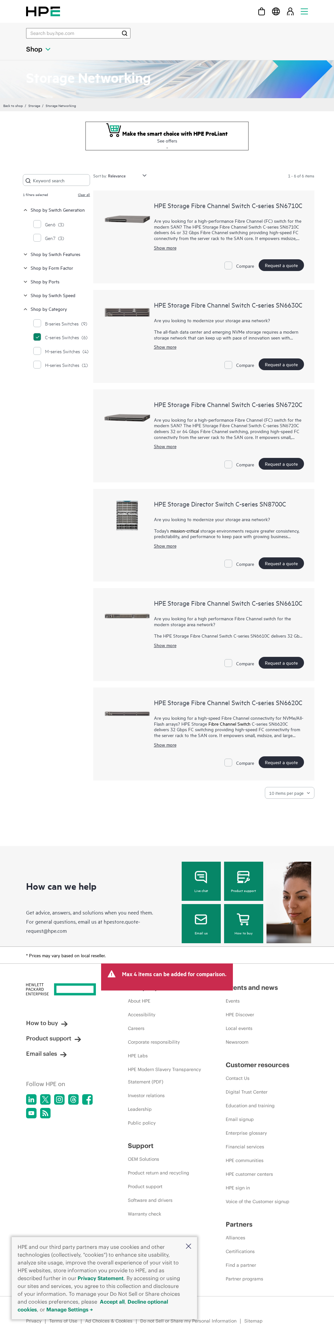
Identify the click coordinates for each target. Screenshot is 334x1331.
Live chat (201, 890)
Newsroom (237, 1042)
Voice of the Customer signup (257, 1201)
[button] (188, 1247)
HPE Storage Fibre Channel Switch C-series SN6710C (228, 205)
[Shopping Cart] (262, 11)
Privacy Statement (101, 1278)
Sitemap (253, 1321)
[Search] (124, 33)
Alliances (235, 1238)
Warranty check (144, 1214)
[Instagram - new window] (59, 1099)
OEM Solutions (143, 1159)
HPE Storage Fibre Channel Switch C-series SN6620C (228, 702)
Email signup (240, 1119)
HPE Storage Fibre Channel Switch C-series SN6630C (228, 305)
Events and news (252, 987)
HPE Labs (138, 1056)
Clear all (84, 194)
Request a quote (281, 265)
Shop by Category (49, 309)
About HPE (139, 1001)
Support (141, 1146)
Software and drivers (150, 1200)
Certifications (240, 1251)
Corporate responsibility (154, 1042)
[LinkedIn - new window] (31, 1099)
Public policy (142, 1123)
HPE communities (245, 1160)
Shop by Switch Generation (58, 209)
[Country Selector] (276, 11)
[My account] (290, 11)
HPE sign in (238, 1188)
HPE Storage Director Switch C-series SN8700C (220, 504)
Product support (243, 890)
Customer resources (257, 1065)
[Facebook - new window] (87, 1099)
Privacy (33, 1321)
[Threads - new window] (73, 1099)
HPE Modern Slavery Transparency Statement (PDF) (164, 1075)
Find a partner (241, 1265)
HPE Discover (240, 1015)
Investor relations (146, 1095)
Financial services (245, 1147)
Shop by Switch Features (55, 254)
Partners (239, 1224)
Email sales (41, 1053)
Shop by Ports (45, 281)
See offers (167, 140)
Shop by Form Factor (52, 268)
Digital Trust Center (246, 1092)
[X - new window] (45, 1099)
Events (233, 1001)
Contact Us (238, 1078)
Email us (201, 932)
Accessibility (141, 1015)
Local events (239, 1028)
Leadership (140, 1109)
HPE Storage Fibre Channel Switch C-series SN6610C (228, 603)
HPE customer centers (249, 1174)
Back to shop (13, 105)
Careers (136, 1028)
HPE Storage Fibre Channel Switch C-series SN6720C (228, 404)
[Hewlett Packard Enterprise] (43, 11)
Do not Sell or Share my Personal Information (188, 1321)
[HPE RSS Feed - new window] (45, 1113)
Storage (34, 105)
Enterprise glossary (246, 1133)
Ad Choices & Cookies (108, 1321)
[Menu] (304, 11)
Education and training (250, 1106)
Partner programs (244, 1279)
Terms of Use (63, 1321)
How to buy (243, 932)
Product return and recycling (158, 1173)
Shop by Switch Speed (53, 295)
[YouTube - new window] (31, 1113)
